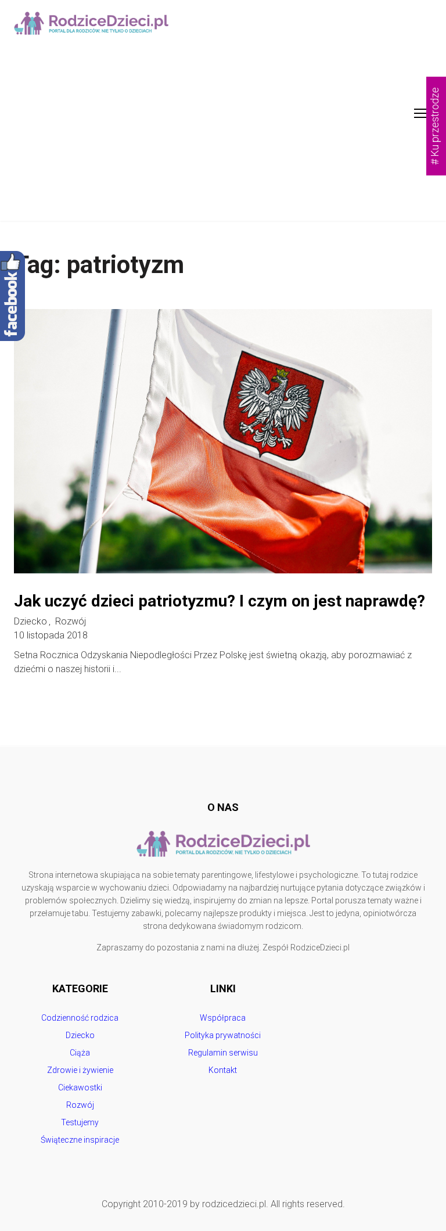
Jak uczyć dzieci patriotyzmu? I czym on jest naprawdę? (219, 601)
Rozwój (70, 621)
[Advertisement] (223, 133)
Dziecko (30, 621)
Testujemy (80, 1122)
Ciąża (80, 1052)
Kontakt (222, 1070)
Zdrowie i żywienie (80, 1070)
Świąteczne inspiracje (80, 1139)
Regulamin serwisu (223, 1052)
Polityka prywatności (223, 1035)
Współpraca (223, 1017)
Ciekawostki (80, 1087)
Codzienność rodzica (79, 1017)
